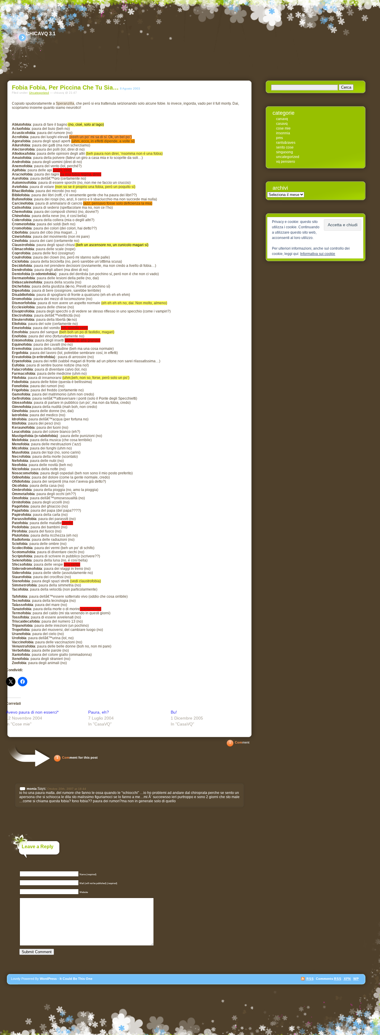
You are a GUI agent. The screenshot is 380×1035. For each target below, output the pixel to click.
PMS (279, 138)
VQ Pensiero (285, 162)
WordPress (48, 978)
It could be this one (76, 978)
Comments (328, 978)
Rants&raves (285, 143)
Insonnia (283, 133)
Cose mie (283, 128)
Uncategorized (39, 92)
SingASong (284, 152)
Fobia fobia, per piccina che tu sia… (65, 87)
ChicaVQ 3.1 (41, 33)
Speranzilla (65, 103)
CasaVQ (282, 124)
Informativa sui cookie (317, 254)
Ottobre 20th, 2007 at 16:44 (66, 788)
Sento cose (285, 147)
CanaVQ (282, 119)
